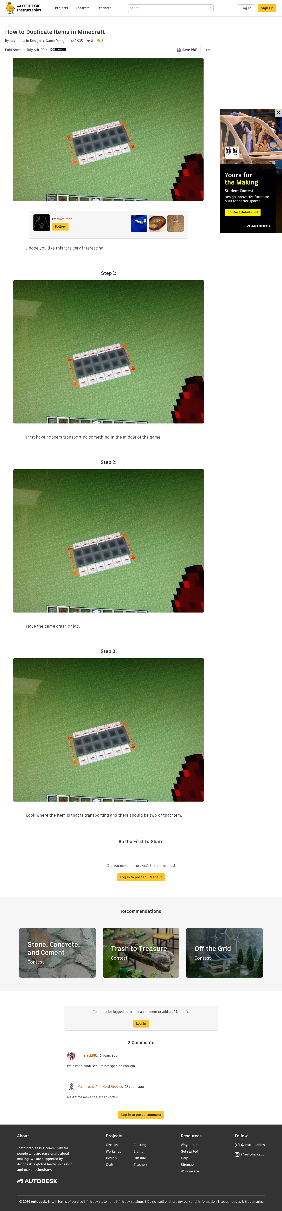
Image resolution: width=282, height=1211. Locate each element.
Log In (246, 8)
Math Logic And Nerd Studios (100, 1087)
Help (184, 1158)
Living (138, 1151)
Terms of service (70, 1201)
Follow (60, 226)
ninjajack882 (87, 1056)
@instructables (253, 1144)
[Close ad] (278, 113)
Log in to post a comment (141, 1114)
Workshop (113, 1151)
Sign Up (267, 8)
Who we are (190, 1171)
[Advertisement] (251, 171)
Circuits (112, 1144)
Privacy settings (131, 1201)
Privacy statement (100, 1201)
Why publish (190, 1144)
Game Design (56, 41)
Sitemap (187, 1164)
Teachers (104, 8)
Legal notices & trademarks (241, 1201)
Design (35, 41)
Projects (61, 8)
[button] (208, 50)
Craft (109, 1164)
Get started (189, 1151)
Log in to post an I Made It (141, 877)
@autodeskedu (253, 1154)
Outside (140, 1158)
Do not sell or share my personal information (182, 1201)
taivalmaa (17, 41)
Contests (82, 8)
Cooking (140, 1144)
